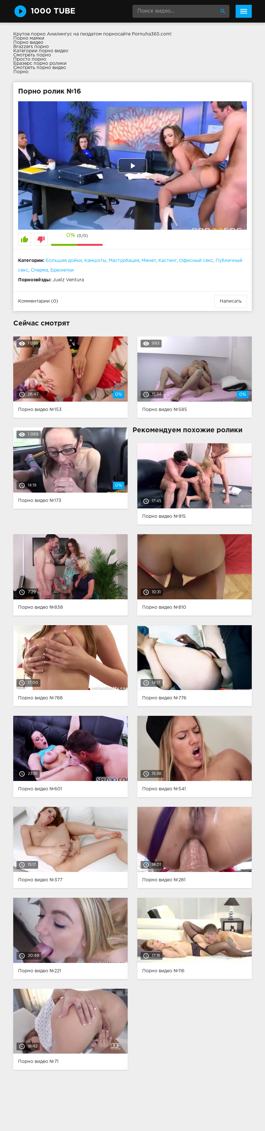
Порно (20, 72)
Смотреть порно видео (39, 68)
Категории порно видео (40, 51)
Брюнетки (62, 270)
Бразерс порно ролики (40, 63)
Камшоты (95, 261)
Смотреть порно (32, 55)
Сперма (39, 270)
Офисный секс (196, 261)
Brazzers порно (31, 47)
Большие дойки (64, 261)
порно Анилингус (51, 34)
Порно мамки (28, 38)
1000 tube (53, 11)
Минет (149, 261)
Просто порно (29, 59)
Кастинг (167, 261)
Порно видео (28, 43)
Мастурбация (124, 261)
